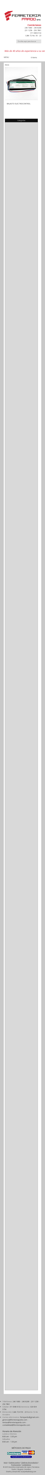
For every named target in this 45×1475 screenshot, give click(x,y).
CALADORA (18, 249)
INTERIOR (18, 344)
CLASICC (17, 1114)
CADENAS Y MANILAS (15, 181)
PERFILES (17, 553)
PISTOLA (17, 1314)
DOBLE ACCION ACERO (21, 320)
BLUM (16, 1194)
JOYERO (22, 596)
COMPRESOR (19, 837)
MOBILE (17, 1133)
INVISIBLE (17, 340)
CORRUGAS (18, 192)
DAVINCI (17, 1256)
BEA (15, 931)
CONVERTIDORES (25, 698)
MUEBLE (17, 395)
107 (20, 380)
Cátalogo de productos (29, 1463)
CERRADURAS (14, 402)
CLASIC (16, 914)
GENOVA (17, 1081)
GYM (16, 1078)
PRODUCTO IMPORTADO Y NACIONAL (22, 926)
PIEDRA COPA (19, 140)
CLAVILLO (17, 1288)
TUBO (16, 542)
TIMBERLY (17, 1227)
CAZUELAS (18, 808)
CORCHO (17, 1347)
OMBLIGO (18, 424)
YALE (16, 1151)
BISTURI (17, 797)
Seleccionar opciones (35, 103)
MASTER (17, 942)
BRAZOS (17, 203)
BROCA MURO (24, 764)
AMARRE (17, 1343)
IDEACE (10, 162)
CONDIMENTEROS (25, 638)
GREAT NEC (18, 1264)
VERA (16, 1067)
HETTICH (17, 1111)
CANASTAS (23, 659)
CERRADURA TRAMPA (22, 479)
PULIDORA (18, 242)
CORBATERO (19, 566)
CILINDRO (17, 406)
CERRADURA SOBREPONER (18, 440)
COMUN (17, 399)
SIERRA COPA (19, 1365)
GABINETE (18, 362)
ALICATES (18, 801)
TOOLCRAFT (18, 1056)
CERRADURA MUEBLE (22, 445)
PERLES (17, 997)
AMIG (16, 1190)
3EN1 (16, 1267)
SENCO (17, 1209)
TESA (16, 1155)
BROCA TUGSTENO (24, 775)
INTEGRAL (18, 347)
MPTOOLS (18, 1281)
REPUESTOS (23, 844)
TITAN (16, 1277)
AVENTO (17, 1030)
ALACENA (22, 678)
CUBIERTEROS (24, 635)
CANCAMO (18, 177)
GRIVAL (17, 1245)
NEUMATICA (18, 848)
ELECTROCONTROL (21, 1166)
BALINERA (18, 391)
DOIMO (17, 1085)
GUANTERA (18, 428)
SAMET (16, 1023)
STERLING (18, 906)
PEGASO (17, 1015)
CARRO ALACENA (25, 652)
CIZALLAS (17, 742)
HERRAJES (12, 188)
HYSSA (16, 895)
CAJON (16, 421)
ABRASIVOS (12, 137)
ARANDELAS (18, 1329)
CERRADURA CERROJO (22, 468)
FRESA (16, 1321)
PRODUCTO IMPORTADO (22, 1178)
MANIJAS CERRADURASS (21, 484)
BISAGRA (17, 384)
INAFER (16, 1074)
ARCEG (16, 967)
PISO (16, 312)
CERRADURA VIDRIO (21, 435)
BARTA (16, 1147)
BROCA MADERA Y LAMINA (23, 769)
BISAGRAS (12, 279)
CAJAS (16, 713)
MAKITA (17, 1231)
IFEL (15, 1238)
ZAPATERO (23, 581)
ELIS (15, 953)
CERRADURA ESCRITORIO (22, 500)
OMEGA (17, 351)
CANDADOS (12, 170)
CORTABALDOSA (20, 268)
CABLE (16, 724)
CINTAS (17, 144)
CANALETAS (18, 709)
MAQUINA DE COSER (21, 325)
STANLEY (18, 1205)
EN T (16, 366)
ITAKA (16, 892)
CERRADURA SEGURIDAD (22, 456)
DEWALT (17, 1253)
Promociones (16, 1465)
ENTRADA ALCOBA (21, 461)
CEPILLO (17, 746)
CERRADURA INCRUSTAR (21, 516)
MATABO (17, 1092)
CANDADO (11, 166)
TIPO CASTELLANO (21, 290)
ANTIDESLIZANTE (25, 159)
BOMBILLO (18, 731)
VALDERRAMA (19, 1212)
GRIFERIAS (11, 823)
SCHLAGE (18, 964)
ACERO (16, 301)
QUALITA (17, 1063)
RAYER (16, 1183)
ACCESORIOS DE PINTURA (17, 816)
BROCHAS (18, 819)
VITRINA (17, 417)
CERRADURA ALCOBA (22, 472)
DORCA (17, 975)
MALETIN (17, 329)
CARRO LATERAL (25, 642)
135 (20, 377)
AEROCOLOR (19, 1216)
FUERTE (17, 1158)
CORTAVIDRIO (19, 264)
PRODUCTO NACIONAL (21, 1272)
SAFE (16, 945)
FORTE (17, 1201)
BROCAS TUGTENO (21, 753)
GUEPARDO (18, 1004)
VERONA (17, 917)
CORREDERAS (24, 216)
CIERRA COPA (19, 1325)
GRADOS (17, 373)
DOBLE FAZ (23, 155)
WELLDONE (18, 1234)
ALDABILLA (18, 1354)
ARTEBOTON (19, 1037)
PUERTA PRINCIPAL (21, 465)
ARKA (16, 1140)
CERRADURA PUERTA (22, 505)
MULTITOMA (18, 720)
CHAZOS (17, 1307)
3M (15, 938)
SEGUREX (17, 982)
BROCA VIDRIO (24, 780)
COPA (16, 1369)
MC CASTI (17, 1187)
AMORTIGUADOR (25, 674)
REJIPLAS (17, 993)
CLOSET (17, 227)
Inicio (6, 1463)
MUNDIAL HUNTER (21, 1001)
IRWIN (17, 1223)
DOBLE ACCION (19, 369)
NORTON (17, 921)
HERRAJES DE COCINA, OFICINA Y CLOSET (18, 529)
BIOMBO (17, 388)
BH (15, 1070)
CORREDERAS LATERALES (17, 561)
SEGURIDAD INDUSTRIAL (17, 855)
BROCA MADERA (25, 784)
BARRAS (17, 570)
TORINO (17, 1107)
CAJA (16, 717)
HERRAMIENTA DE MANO (17, 238)
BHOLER (17, 866)
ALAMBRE (17, 735)
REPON (17, 888)
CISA (16, 990)
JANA (16, 1048)
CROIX (16, 957)
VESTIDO (22, 592)
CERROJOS (18, 489)
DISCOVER (11, 129)
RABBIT (17, 960)
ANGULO (17, 1336)
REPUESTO (23, 260)
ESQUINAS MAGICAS (24, 630)
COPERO (22, 224)
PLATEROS (23, 621)
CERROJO (17, 521)
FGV (15, 884)
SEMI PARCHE (19, 293)
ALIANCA (17, 1103)
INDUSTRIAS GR (20, 1034)
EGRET (16, 986)
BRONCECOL (19, 1041)
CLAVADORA (18, 275)
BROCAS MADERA (25, 794)
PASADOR (18, 196)
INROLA (17, 1100)
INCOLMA (17, 1012)
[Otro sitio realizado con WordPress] (22, 20)
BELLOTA (17, 873)
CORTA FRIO (18, 271)
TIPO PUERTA (19, 358)
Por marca (12, 859)
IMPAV (16, 1162)
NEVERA (17, 286)
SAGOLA (17, 1045)
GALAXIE (17, 1008)
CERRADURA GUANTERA (21, 494)
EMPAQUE (22, 152)
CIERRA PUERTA (20, 413)
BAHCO (17, 1242)
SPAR (16, 910)
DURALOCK (18, 862)
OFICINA (17, 213)
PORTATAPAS (24, 614)
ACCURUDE (18, 881)
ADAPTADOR (19, 573)
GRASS (17, 1118)
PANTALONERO (24, 599)
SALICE (17, 1089)
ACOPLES (17, 827)
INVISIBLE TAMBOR (21, 336)
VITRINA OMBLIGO (21, 432)
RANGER (17, 1198)
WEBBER (17, 282)
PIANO (16, 315)
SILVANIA (17, 1052)
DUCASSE (17, 899)
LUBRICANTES (13, 851)
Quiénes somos (14, 1463)
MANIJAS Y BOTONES (16, 805)
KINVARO (17, 1019)
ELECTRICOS (13, 685)
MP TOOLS (18, 1249)
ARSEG (10, 133)
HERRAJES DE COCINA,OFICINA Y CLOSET (18, 208)
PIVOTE (17, 308)
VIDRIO (16, 304)
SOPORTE (18, 545)
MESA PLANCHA (25, 588)
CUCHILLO (22, 257)
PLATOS (22, 610)
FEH (16, 1122)
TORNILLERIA (12, 174)
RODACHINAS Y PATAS (16, 525)
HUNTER (17, 870)
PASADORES (19, 199)
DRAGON (17, 903)
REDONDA (18, 297)
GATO (17, 1125)
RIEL (15, 549)
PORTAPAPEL (24, 618)
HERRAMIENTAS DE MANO (18, 739)
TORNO (21, 607)
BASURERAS (23, 666)
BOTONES (18, 728)
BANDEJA (22, 681)
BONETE (17, 1318)
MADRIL (17, 1362)
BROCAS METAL (20, 757)
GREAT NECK (19, 877)
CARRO (21, 656)
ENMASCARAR (24, 148)
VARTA (16, 971)
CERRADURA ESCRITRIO (21, 510)
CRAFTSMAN (18, 1260)
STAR (16, 1136)
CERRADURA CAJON (21, 476)
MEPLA (16, 1096)
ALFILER (17, 1351)
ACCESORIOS (19, 220)
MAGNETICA (18, 1358)
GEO (16, 949)
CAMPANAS (23, 663)
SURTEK (17, 1173)
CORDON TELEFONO (24, 693)
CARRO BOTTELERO (24, 647)
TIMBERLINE (18, 1170)
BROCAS (17, 761)
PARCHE (17, 355)
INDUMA (17, 1144)
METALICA (18, 1380)
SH (15, 1059)
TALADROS (18, 246)
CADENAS (17, 184)
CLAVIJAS (17, 702)
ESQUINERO (23, 625)
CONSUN (17, 1129)
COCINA (17, 231)
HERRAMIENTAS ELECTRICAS (17, 831)
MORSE (17, 934)
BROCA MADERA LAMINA (23, 789)
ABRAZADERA (24, 1384)
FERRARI (17, 1026)
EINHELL (11, 126)
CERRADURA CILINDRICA (21, 450)
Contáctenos (26, 1465)
